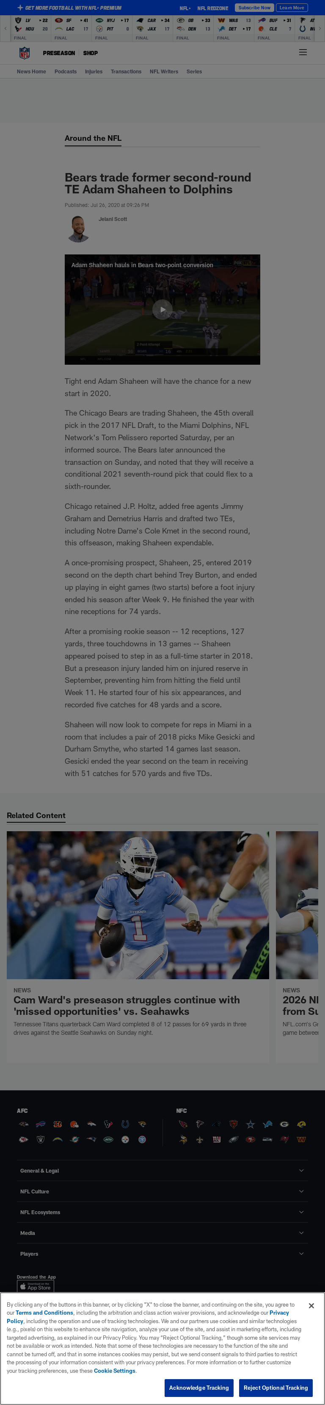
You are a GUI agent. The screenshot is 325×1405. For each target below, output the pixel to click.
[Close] (311, 1305)
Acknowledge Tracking (199, 1387)
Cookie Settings (114, 1370)
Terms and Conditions (44, 1312)
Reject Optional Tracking (276, 1387)
